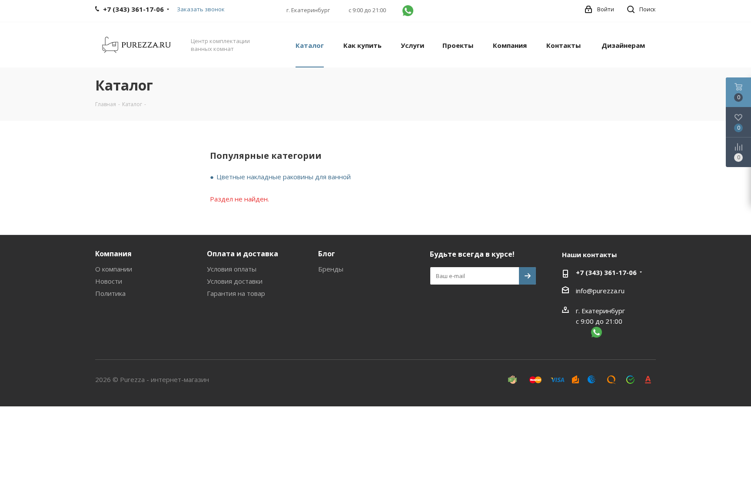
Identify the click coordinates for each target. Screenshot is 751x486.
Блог (326, 253)
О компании (113, 269)
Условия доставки (235, 281)
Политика (110, 293)
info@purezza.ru (600, 290)
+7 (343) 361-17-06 (606, 272)
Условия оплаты (231, 269)
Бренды (330, 269)
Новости (108, 281)
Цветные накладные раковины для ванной (283, 176)
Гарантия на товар (236, 293)
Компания (113, 253)
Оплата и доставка (242, 253)
